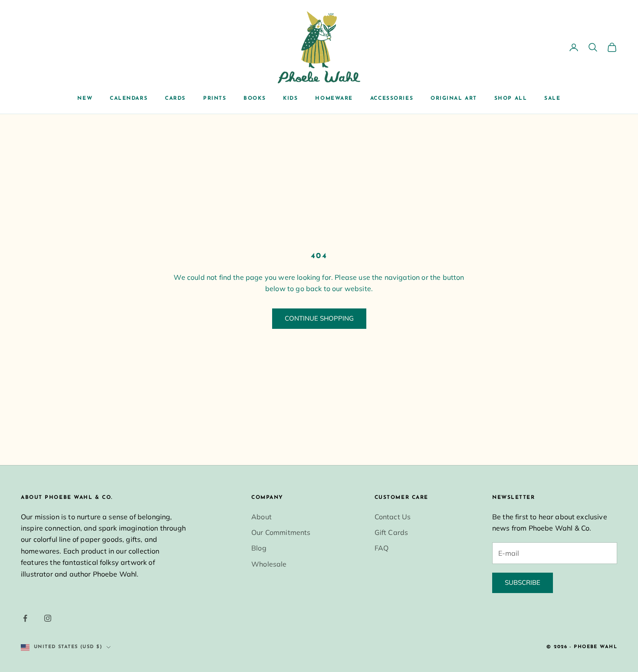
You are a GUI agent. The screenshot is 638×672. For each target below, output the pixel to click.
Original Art (454, 98)
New (84, 98)
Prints (214, 98)
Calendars (129, 98)
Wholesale (268, 564)
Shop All (510, 98)
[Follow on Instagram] (47, 618)
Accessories (391, 98)
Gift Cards (391, 532)
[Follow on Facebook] (25, 618)
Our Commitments (280, 532)
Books (254, 98)
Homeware (333, 98)
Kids (290, 98)
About (261, 516)
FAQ (381, 548)
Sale (552, 98)
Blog (258, 548)
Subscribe (522, 582)
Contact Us (393, 516)
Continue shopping (319, 318)
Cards (175, 98)
